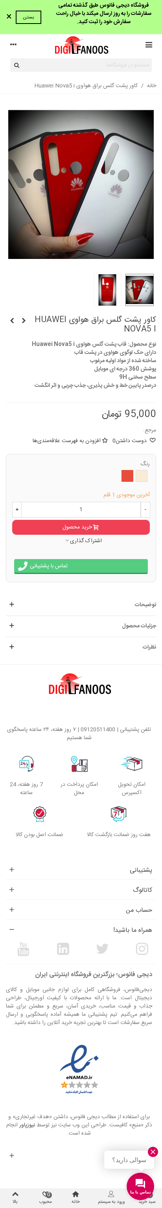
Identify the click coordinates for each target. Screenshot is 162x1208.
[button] (81, 605)
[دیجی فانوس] (81, 46)
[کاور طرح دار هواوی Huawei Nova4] (12, 321)
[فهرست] (148, 45)
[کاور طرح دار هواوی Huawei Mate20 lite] (23, 321)
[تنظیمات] (13, 45)
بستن (28, 17)
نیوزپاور (27, 1125)
